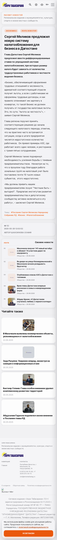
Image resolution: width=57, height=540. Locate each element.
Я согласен (28, 533)
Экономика (11, 31)
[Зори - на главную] (13, 4)
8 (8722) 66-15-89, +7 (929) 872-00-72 (27, 472)
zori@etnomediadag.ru (27, 477)
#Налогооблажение (35, 215)
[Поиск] (30, 4)
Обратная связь (19, 485)
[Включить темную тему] (36, 4)
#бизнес (21, 215)
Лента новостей (29, 31)
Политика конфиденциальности (39, 485)
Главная (4, 465)
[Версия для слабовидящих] (42, 4)
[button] (52, 4)
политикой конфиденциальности (33, 527)
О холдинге (6, 485)
